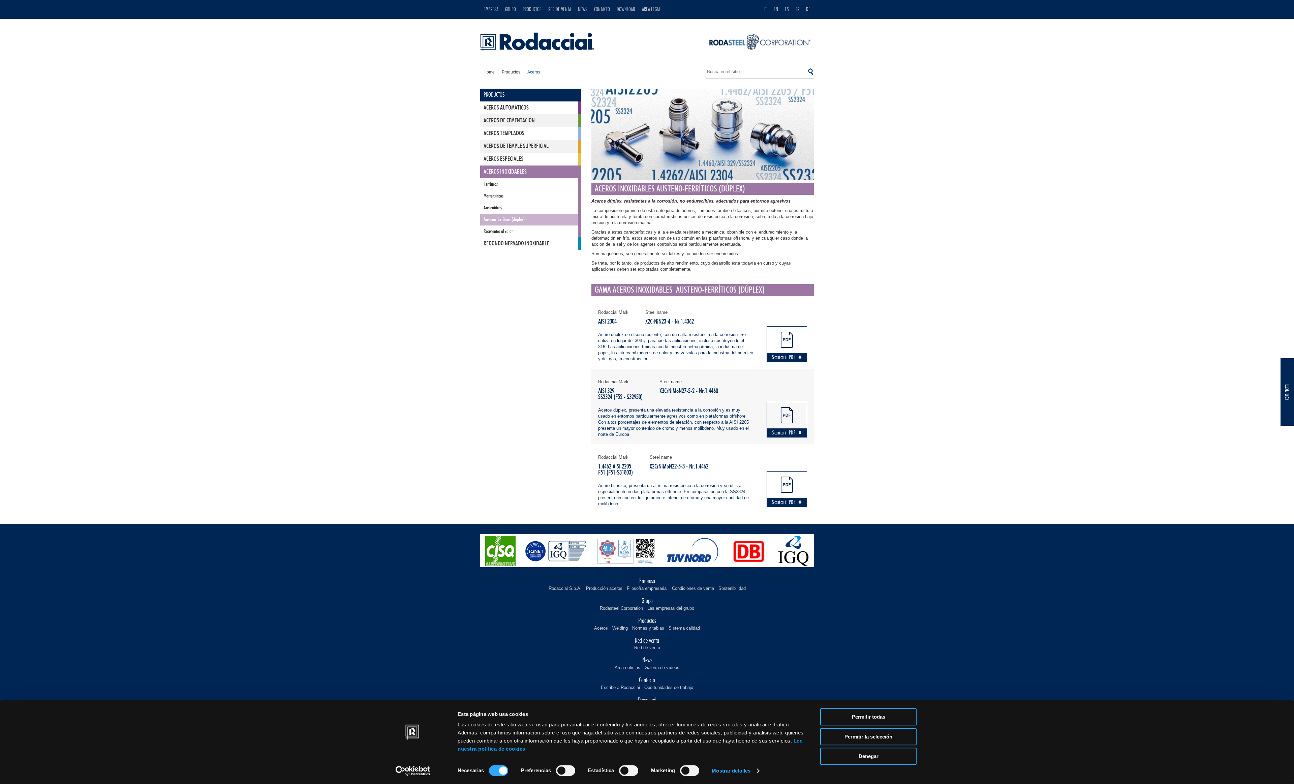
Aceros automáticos (506, 108)
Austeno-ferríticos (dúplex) (504, 219)
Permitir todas (868, 717)
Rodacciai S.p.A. (565, 588)
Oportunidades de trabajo (668, 687)
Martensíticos (493, 196)
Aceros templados (504, 133)
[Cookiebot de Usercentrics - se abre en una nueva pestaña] (412, 771)
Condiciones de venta (693, 588)
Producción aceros (604, 588)
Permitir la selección (868, 737)
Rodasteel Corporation (621, 608)
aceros (533, 72)
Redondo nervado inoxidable (516, 244)
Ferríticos (491, 184)
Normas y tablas (648, 628)
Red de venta (647, 647)
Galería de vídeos (662, 667)
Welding (620, 628)
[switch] (565, 770)
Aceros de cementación (509, 121)
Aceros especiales (503, 159)
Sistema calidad (684, 628)
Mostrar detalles (731, 771)
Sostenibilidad (732, 588)
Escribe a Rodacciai (620, 687)
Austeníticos (493, 207)
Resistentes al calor (498, 231)
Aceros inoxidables (505, 172)
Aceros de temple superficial (516, 146)
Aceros (601, 628)
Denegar (869, 756)
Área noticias (627, 667)
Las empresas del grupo (670, 608)
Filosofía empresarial (647, 588)
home (489, 72)
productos (511, 72)
